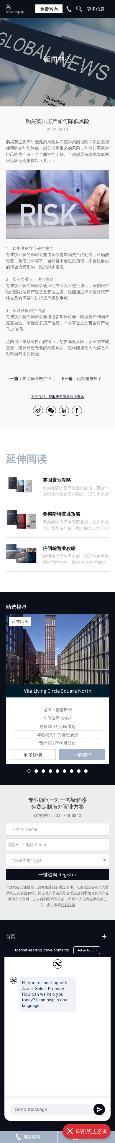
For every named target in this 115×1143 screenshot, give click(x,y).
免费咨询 (49, 9)
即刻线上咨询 (92, 1131)
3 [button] (43, 771)
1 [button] (29, 771)
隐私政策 (68, 904)
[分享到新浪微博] (38, 411)
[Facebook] (77, 411)
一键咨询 (82, 755)
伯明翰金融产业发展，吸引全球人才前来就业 (38, 378)
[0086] (13, 845)
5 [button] (57, 771)
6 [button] (64, 771)
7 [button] (71, 771)
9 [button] (86, 771)
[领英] (64, 411)
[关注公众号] (51, 411)
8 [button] (78, 771)
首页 (10, 936)
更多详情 (32, 755)
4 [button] (50, 771)
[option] (57, 62)
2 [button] (36, 771)
